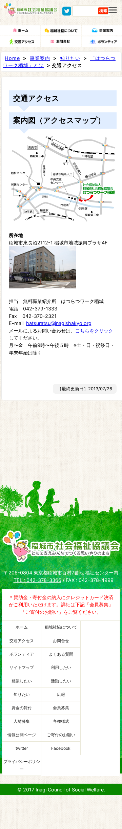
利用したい (61, 667)
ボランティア (21, 654)
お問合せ (61, 640)
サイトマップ (21, 667)
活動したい (61, 680)
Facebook (60, 748)
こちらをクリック (94, 330)
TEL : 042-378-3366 (37, 580)
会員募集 (61, 707)
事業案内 (40, 58)
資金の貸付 (22, 707)
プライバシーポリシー (21, 765)
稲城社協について (61, 627)
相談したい (22, 680)
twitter (22, 748)
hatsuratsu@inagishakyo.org (59, 323)
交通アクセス (21, 640)
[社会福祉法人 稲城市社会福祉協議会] (30, 13)
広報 (61, 694)
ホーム (22, 627)
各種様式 (61, 721)
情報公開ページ (21, 734)
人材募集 (22, 721)
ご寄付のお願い (61, 734)
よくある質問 (61, 654)
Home (12, 58)
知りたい (70, 58)
